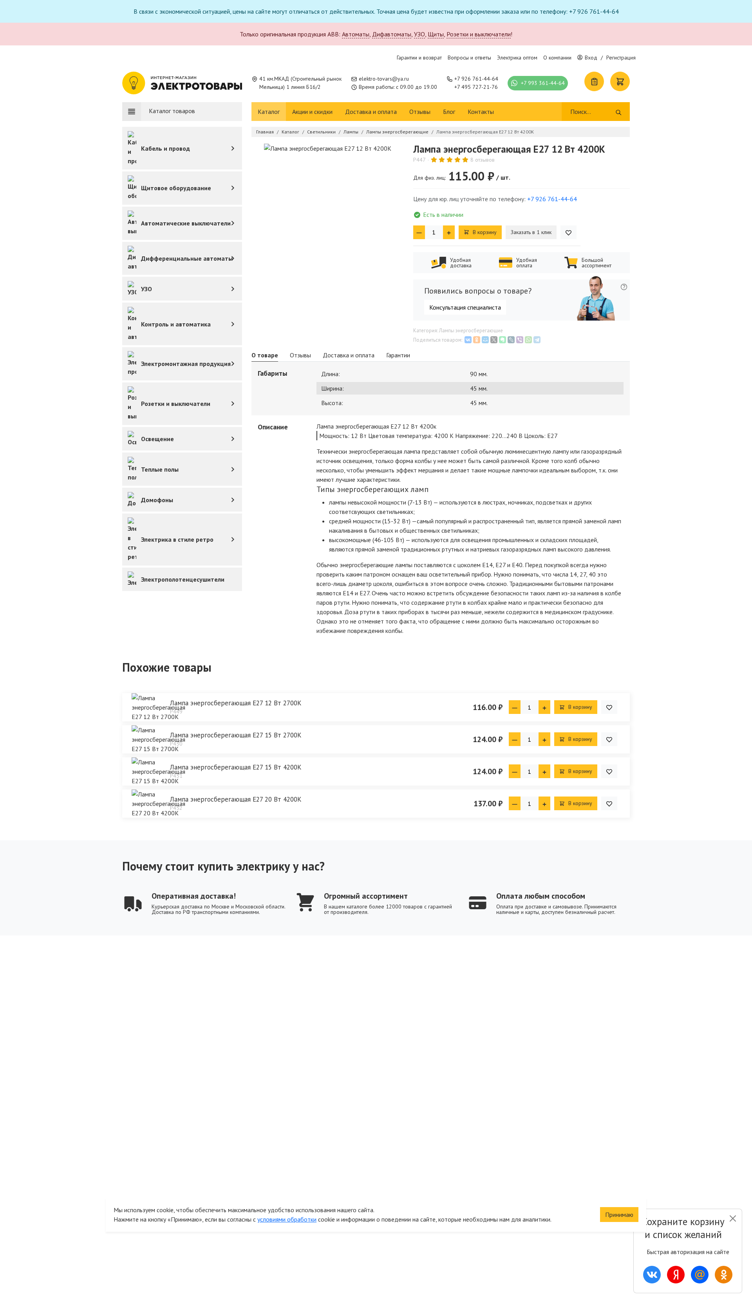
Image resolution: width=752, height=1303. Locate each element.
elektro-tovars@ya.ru (384, 78)
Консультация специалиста (465, 307)
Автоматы (355, 34)
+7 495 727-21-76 (476, 86)
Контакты (481, 111)
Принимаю (619, 1214)
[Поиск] (618, 111)
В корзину (484, 232)
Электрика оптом (517, 57)
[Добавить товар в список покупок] (568, 232)
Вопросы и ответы (469, 57)
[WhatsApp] (528, 339)
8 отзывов (482, 159)
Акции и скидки (312, 111)
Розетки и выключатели (478, 34)
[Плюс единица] (449, 232)
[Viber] (519, 339)
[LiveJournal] (511, 339)
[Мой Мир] (485, 339)
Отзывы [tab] (300, 355)
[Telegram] (536, 339)
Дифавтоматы (391, 34)
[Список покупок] (594, 81)
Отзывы (419, 111)
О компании (557, 57)
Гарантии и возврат (419, 57)
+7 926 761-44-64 (476, 78)
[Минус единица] (419, 232)
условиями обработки (286, 1219)
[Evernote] (502, 339)
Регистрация (621, 57)
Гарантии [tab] (398, 355)
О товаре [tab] (264, 355)
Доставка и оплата (371, 111)
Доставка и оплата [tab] (348, 355)
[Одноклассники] (476, 339)
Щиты (436, 34)
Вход (591, 57)
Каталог (269, 111)
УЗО (419, 34)
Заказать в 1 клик (531, 232)
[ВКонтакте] (468, 339)
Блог (449, 111)
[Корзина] (620, 81)
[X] (493, 339)
